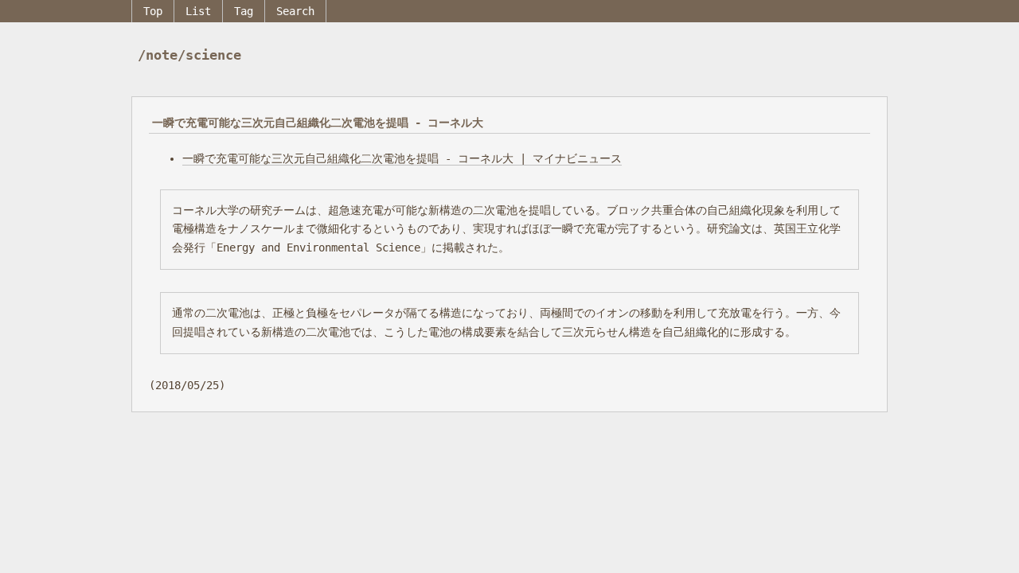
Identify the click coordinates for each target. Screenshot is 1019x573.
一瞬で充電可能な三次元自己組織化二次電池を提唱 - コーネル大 (317, 122)
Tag (243, 11)
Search (295, 11)
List (198, 11)
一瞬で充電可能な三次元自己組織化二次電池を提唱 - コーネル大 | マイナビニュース (402, 158)
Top (152, 11)
